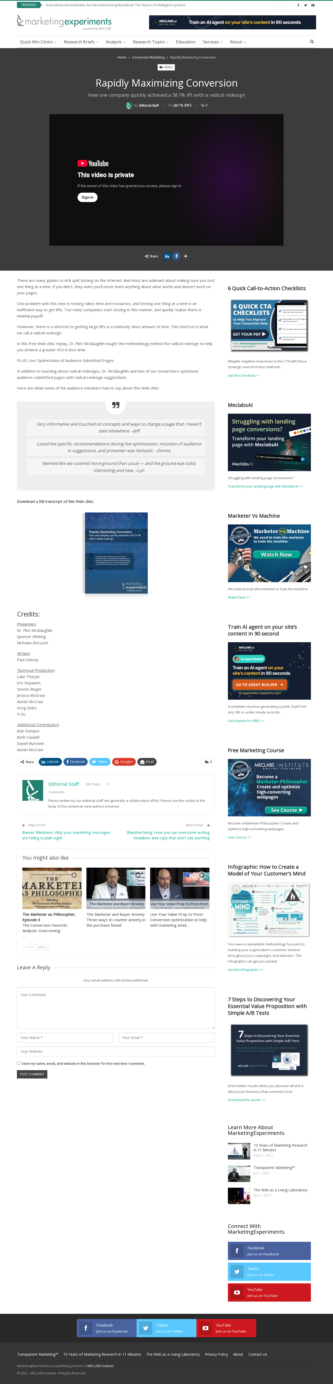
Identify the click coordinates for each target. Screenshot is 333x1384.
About (236, 42)
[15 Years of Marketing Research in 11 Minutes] (239, 1151)
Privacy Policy (216, 1354)
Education (185, 42)
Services (211, 42)
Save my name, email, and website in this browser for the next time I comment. (83, 1063)
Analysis (114, 42)
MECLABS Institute (100, 1366)
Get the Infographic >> (245, 969)
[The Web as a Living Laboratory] (239, 1196)
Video (168, 67)
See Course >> (239, 837)
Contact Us (257, 1354)
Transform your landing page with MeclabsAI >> (265, 486)
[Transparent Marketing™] (239, 1173)
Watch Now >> (239, 597)
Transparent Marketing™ (274, 1167)
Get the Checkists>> (244, 375)
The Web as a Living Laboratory (280, 1189)
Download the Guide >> (246, 1099)
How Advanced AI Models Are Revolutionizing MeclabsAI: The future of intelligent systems (116, 5)
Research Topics (149, 42)
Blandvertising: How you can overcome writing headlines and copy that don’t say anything (168, 835)
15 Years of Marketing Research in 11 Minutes (281, 1147)
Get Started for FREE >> (246, 720)
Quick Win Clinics (36, 42)
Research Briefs (79, 42)
